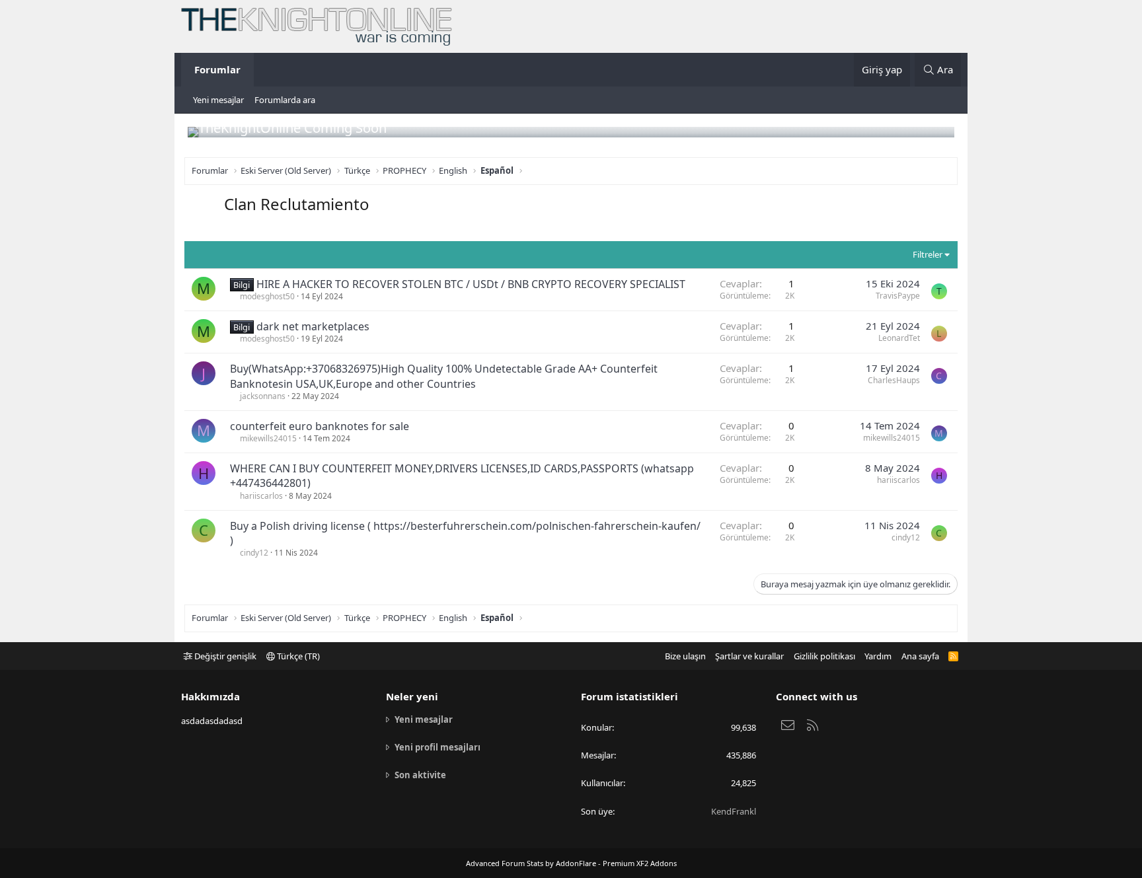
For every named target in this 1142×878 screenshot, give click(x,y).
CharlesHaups (894, 380)
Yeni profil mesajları (437, 747)
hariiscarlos (261, 495)
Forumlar (217, 69)
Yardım (878, 656)
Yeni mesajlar (218, 100)
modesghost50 (267, 296)
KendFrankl (733, 811)
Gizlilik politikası (824, 656)
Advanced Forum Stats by (571, 863)
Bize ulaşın (685, 656)
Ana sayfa (920, 656)
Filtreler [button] (927, 254)
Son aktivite (420, 775)
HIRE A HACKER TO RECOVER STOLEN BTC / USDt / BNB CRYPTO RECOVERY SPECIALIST (470, 284)
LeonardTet (899, 338)
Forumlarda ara (284, 100)
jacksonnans (263, 396)
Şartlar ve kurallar (749, 656)
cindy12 (254, 552)
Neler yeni (412, 696)
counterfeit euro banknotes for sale (319, 426)
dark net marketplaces (312, 326)
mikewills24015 (268, 438)
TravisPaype (898, 295)
